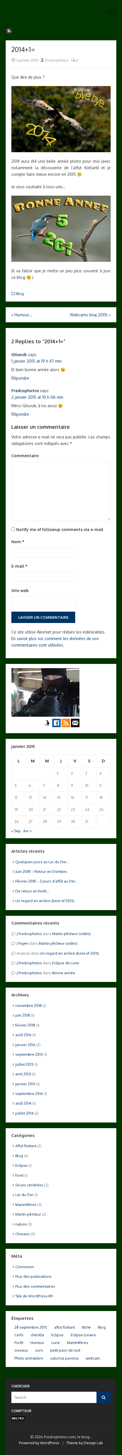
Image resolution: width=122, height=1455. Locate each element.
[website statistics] (17, 1419)
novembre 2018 (28, 1005)
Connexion (24, 1266)
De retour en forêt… (32, 891)
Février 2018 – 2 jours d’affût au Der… (46, 881)
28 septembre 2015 (30, 1327)
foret (19, 1175)
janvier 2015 (25, 1084)
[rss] (9, 31)
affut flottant (64, 1327)
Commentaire (25, 455)
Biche (86, 1327)
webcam (93, 1358)
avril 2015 (23, 1074)
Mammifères (26, 1204)
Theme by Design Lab (84, 1443)
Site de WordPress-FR (34, 1296)
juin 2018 (22, 1015)
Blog (20, 293)
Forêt (18, 1342)
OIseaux (22, 1234)
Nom (17, 541)
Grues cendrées (29, 1185)
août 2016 (23, 1034)
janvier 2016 (25, 1044)
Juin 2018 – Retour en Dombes (41, 871)
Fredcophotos (56, 60)
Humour (37, 1342)
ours (39, 1350)
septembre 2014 (29, 1093)
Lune (55, 1342)
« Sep (16, 831)
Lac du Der (24, 1194)
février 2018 (25, 1025)
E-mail (19, 566)
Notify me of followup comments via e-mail (59, 529)
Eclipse (21, 1165)
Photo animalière (28, 1358)
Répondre (20, 378)
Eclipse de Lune (65, 963)
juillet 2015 (24, 1064)
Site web (20, 590)
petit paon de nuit (65, 1350)
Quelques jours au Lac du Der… (42, 862)
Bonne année (63, 973)
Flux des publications (33, 1276)
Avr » (27, 831)
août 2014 (23, 1103)
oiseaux (21, 1350)
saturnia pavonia (64, 1358)
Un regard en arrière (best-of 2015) (44, 900)
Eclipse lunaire (83, 1335)
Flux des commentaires (35, 1286)
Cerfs (19, 1335)
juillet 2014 (24, 1113)
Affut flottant (25, 1145)
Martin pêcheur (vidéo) (71, 933)
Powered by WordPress (39, 1443)
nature (21, 1224)
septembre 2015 (29, 1054)
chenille (37, 1335)
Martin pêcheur (28, 1214)
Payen (23, 943)
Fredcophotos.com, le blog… (43, 15)
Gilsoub (19, 354)
